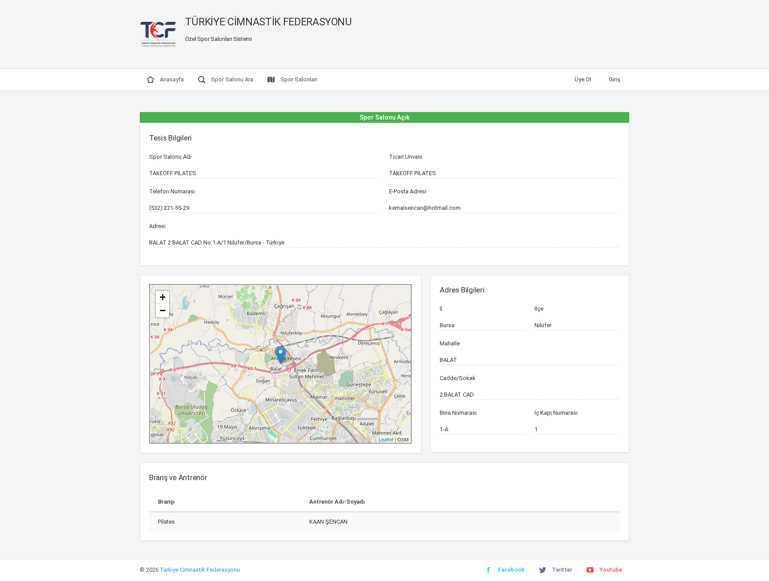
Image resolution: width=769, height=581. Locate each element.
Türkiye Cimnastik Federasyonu (200, 569)
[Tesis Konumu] (280, 355)
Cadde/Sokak (458, 378)
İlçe (538, 308)
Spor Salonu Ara (231, 79)
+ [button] (163, 297)
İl (441, 308)
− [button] (163, 310)
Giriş (614, 79)
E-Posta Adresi (407, 191)
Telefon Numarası (172, 191)
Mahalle (450, 343)
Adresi (157, 226)
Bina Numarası (458, 412)
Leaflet (386, 439)
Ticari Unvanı (405, 156)
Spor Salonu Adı (170, 156)
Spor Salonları (298, 79)
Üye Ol (583, 79)
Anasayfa (171, 79)
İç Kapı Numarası (556, 412)
